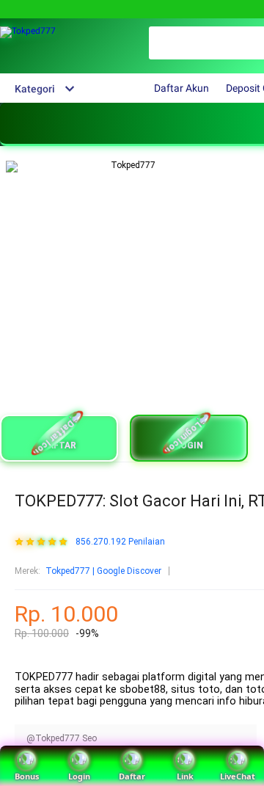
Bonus (27, 776)
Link (185, 776)
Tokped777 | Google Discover (103, 571)
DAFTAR (59, 445)
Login (79, 776)
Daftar (132, 776)
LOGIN (189, 445)
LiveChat (237, 776)
